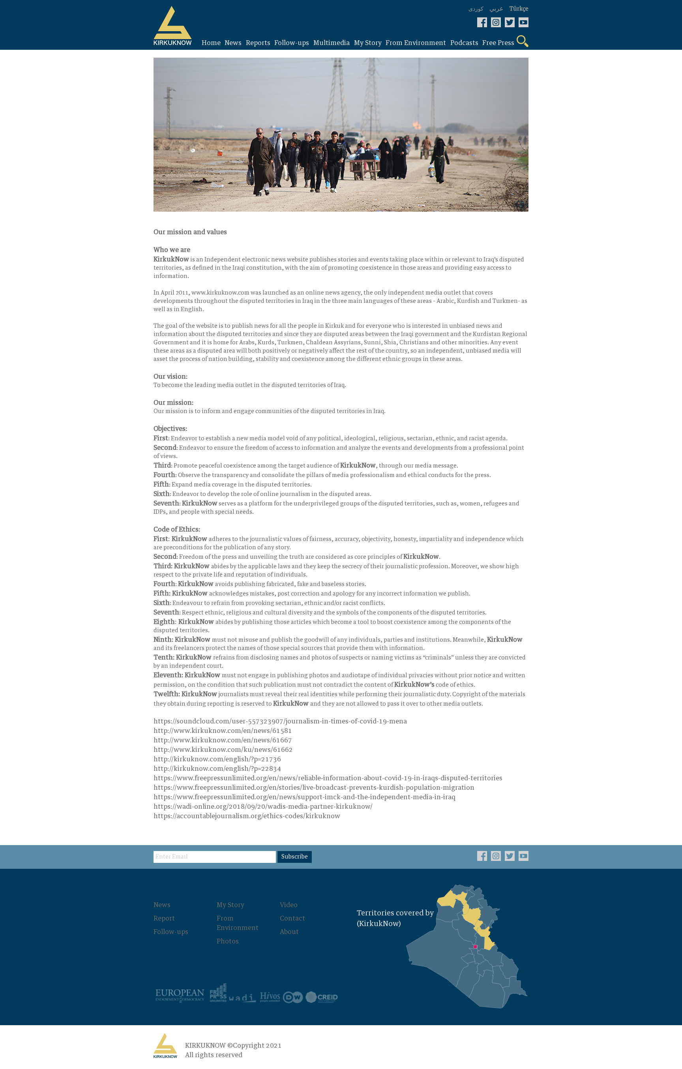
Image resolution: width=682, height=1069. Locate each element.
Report (164, 918)
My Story (230, 905)
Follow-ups (171, 932)
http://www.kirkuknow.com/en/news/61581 (223, 731)
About (289, 932)
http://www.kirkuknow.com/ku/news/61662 (223, 750)
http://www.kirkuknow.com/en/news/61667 (223, 740)
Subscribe (294, 857)
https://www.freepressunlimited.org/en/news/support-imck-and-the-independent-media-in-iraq (304, 797)
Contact (292, 918)
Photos (228, 941)
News (162, 905)
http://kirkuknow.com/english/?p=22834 (217, 769)
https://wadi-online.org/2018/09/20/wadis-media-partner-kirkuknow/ (263, 807)
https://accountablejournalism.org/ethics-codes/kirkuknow (247, 816)
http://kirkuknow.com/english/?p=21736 (217, 759)
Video (289, 905)
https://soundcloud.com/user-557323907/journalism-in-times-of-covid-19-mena (280, 721)
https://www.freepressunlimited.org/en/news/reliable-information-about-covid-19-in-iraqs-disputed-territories (328, 778)
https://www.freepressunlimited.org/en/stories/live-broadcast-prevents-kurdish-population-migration (314, 788)
